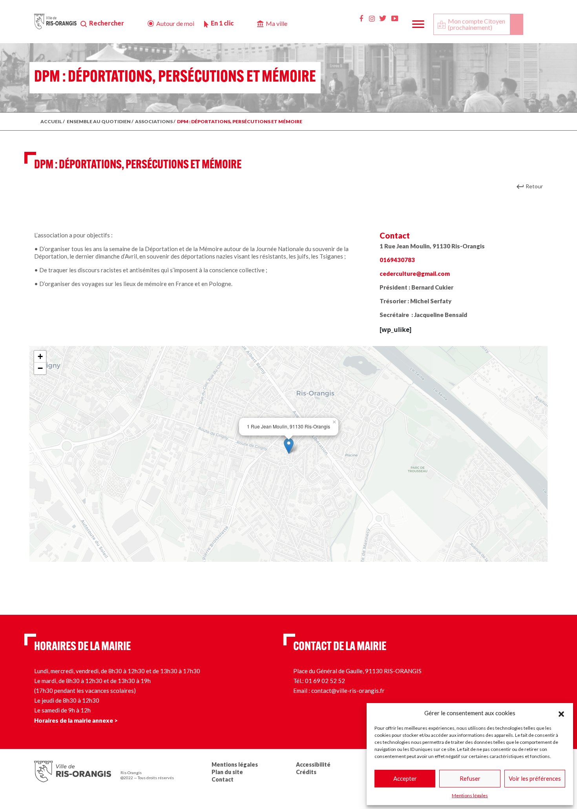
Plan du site (227, 772)
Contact (223, 779)
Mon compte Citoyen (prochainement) (476, 24)
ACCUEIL (51, 121)
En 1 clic (222, 23)
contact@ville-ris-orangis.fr (348, 690)
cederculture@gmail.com (415, 273)
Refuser (470, 778)
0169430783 (397, 259)
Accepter (405, 778)
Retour (534, 186)
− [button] (40, 368)
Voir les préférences (535, 778)
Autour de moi (175, 23)
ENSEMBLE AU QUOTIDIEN (99, 121)
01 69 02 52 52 (325, 680)
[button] (561, 713)
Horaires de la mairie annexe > (76, 720)
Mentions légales (470, 795)
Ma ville (276, 23)
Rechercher (106, 23)
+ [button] (40, 356)
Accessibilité (313, 764)
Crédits (306, 772)
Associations (154, 121)
